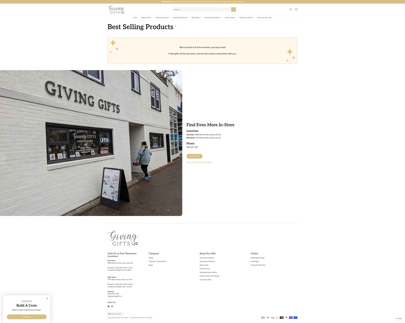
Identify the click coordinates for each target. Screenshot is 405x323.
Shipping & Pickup (257, 258)
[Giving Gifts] (116, 9)
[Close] (47, 299)
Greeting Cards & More (208, 272)
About (151, 258)
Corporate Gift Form (258, 265)
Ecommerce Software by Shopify (141, 317)
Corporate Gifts (205, 280)
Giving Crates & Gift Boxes (209, 276)
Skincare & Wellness (207, 261)
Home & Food (205, 269)
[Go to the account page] (291, 9)
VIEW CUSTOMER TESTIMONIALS (199, 162)
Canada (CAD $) (116, 314)
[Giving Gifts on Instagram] (112, 306)
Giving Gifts (124, 317)
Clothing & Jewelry (207, 258)
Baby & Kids (204, 265)
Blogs (151, 265)
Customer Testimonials (157, 261)
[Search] (233, 9)
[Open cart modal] (296, 9)
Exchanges (255, 261)
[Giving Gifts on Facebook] (108, 306)
